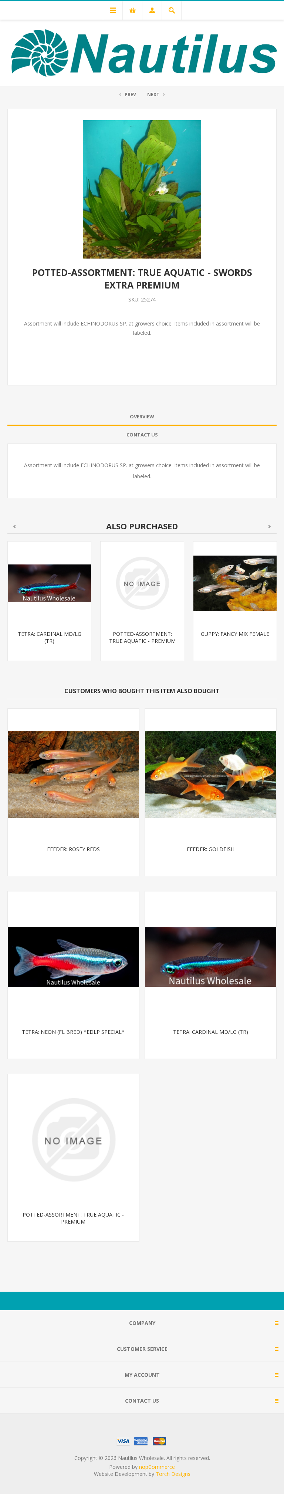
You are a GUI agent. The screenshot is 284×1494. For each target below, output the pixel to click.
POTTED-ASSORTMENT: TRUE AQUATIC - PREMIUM (49, 637)
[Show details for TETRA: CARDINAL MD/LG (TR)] (210, 957)
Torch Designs (173, 1473)
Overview (142, 416)
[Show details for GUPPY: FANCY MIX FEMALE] (142, 583)
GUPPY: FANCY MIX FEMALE (142, 633)
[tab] (142, 417)
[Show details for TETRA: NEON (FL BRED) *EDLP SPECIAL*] (73, 957)
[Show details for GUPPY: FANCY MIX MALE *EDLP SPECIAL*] (235, 583)
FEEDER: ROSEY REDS (73, 849)
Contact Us (142, 434)
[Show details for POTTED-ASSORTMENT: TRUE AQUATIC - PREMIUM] (49, 583)
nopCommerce (157, 1466)
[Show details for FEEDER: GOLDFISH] (210, 774)
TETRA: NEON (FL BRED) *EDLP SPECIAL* (73, 1031)
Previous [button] (14, 526)
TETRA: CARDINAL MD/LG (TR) (210, 1031)
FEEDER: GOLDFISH (210, 849)
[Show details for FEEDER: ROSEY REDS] (73, 774)
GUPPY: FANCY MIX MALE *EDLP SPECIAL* (235, 637)
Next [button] (270, 526)
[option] (49, 606)
